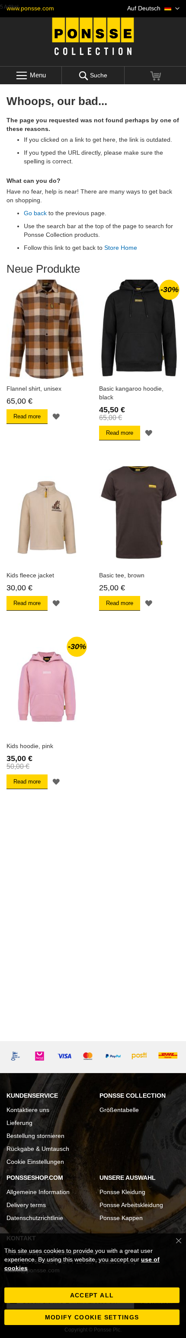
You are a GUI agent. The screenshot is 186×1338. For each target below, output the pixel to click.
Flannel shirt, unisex (33, 388)
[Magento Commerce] (93, 36)
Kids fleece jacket (30, 575)
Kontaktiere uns (27, 1109)
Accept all (92, 1295)
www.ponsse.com (30, 8)
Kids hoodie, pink (29, 745)
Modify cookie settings (92, 1317)
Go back (35, 213)
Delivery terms (26, 1204)
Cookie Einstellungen (35, 1161)
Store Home (120, 247)
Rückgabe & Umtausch (37, 1148)
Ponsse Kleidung (122, 1191)
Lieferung (19, 1122)
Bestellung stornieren (35, 1135)
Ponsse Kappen (121, 1217)
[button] (153, 8)
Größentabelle (119, 1109)
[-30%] (139, 377)
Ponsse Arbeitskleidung (131, 1204)
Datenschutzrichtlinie (34, 1217)
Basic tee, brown (121, 575)
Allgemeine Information (38, 1191)
